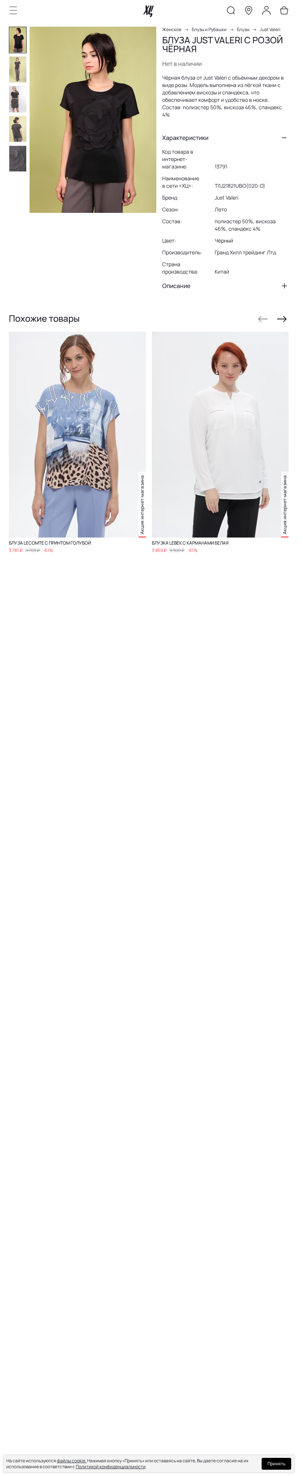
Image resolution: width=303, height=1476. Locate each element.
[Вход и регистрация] (266, 12)
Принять (276, 1463)
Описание (176, 286)
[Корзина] (284, 12)
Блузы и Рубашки (209, 29)
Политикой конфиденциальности (111, 1466)
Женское (171, 29)
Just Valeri (270, 29)
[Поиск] (231, 12)
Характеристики (185, 138)
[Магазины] (248, 12)
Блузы (243, 29)
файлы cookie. (71, 1460)
